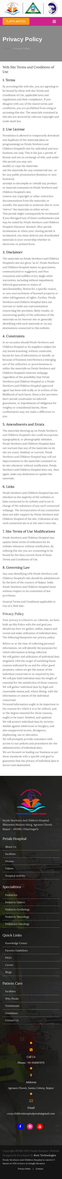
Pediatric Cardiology (17, 909)
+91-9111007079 (35, 1062)
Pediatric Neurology (17, 916)
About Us (10, 846)
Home (6, 48)
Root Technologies (45, 1155)
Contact (39, 1168)
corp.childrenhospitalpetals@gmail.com (31, 1113)
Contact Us (12, 1020)
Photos (9, 861)
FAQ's (8, 957)
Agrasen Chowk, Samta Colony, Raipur (31, 1088)
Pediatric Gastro (15, 902)
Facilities (10, 854)
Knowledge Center (16, 943)
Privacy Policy (24, 1168)
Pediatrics (11, 895)
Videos (9, 868)
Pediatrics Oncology (17, 923)
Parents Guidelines (16, 950)
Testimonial (12, 1005)
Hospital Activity (15, 875)
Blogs (8, 972)
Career (9, 965)
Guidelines (11, 1013)
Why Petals (12, 998)
